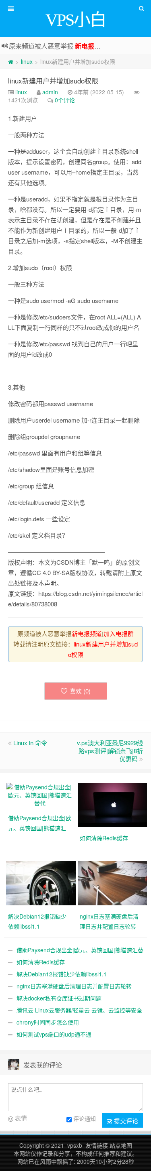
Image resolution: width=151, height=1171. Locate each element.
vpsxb (74, 1145)
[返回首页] (10, 61)
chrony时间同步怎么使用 (48, 1022)
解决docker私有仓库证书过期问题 (59, 998)
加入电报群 (118, 633)
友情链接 (96, 1145)
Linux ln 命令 (30, 742)
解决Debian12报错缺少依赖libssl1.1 (62, 974)
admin (50, 92)
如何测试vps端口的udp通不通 (54, 1034)
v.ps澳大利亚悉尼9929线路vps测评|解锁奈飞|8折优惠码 (110, 750)
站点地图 (121, 1145)
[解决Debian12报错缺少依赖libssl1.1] (42, 882)
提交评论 (125, 1120)
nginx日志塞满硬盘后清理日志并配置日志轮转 (74, 986)
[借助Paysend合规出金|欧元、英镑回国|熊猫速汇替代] (40, 794)
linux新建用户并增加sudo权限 (53, 80)
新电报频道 (91, 46)
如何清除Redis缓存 (41, 962)
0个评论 (65, 100)
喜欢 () (80, 691)
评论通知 (84, 1118)
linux (27, 61)
